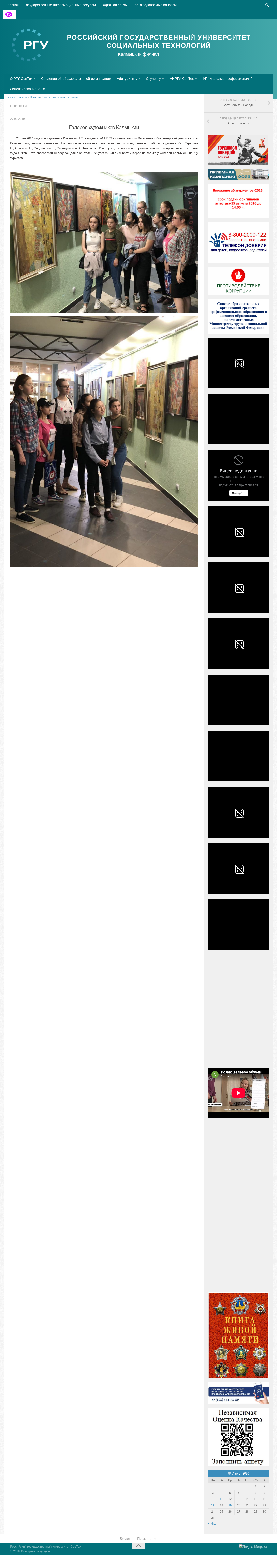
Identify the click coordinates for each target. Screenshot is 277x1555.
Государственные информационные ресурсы (60, 5)
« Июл (212, 1523)
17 (212, 1505)
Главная (12, 5)
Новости (18, 106)
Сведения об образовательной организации (76, 79)
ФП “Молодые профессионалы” (227, 79)
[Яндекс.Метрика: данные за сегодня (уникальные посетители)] (253, 1546)
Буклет (125, 1538)
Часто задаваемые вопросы (154, 5)
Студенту (153, 79)
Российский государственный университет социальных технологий (159, 41)
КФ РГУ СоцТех (181, 79)
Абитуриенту (127, 79)
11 (221, 1499)
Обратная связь (114, 5)
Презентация (147, 1538)
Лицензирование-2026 (27, 89)
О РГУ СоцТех (21, 79)
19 (230, 1505)
